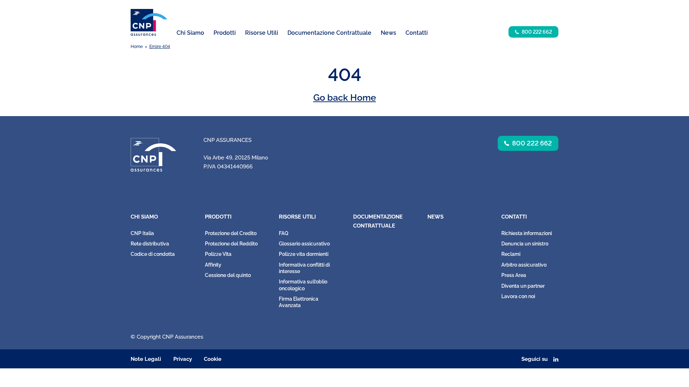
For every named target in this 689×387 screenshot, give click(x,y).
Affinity (213, 265)
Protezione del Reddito (231, 244)
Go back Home (344, 97)
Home (137, 46)
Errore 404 (159, 46)
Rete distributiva (150, 244)
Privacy (182, 359)
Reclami (510, 254)
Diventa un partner (523, 286)
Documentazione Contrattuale (329, 32)
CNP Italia (142, 233)
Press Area (513, 275)
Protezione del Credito (231, 233)
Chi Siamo (144, 217)
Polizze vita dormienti (303, 254)
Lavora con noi (518, 296)
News (388, 32)
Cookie (212, 359)
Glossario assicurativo (304, 244)
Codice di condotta (153, 254)
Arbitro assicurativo (524, 265)
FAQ (284, 233)
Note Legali (146, 359)
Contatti (514, 217)
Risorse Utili (297, 217)
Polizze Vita (218, 254)
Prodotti (218, 217)
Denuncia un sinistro (524, 244)
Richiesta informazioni (526, 233)
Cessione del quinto (228, 275)
